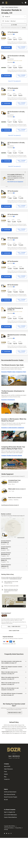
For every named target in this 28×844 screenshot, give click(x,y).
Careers (6, 774)
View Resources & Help (14, 712)
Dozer (15, 497)
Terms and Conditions (9, 827)
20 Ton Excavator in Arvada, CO (16, 112)
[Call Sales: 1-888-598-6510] (23, 2)
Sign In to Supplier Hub (9, 812)
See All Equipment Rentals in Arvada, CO (10, 505)
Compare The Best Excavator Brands (11, 455)
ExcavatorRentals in (6, 541)
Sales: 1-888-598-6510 (14, 756)
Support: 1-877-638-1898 (14, 758)
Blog (5, 776)
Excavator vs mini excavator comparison (12, 427)
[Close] (25, 172)
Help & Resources (8, 769)
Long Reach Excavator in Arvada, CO (15, 309)
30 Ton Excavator (12, 191)
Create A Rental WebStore (10, 817)
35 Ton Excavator (12, 214)
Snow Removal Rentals (9, 794)
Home (3, 7)
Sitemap (6, 829)
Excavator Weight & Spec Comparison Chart (13, 372)
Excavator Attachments (8, 399)
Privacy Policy (18, 827)
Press (5, 771)
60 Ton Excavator (12, 261)
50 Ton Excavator (12, 238)
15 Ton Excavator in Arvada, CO (16, 56)
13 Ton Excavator (12, 32)
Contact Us (7, 779)
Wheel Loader (17, 489)
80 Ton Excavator (12, 285)
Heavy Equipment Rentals (11, 7)
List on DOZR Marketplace (10, 814)
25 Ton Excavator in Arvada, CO (16, 143)
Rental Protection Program (10, 797)
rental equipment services (15, 578)
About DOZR (7, 766)
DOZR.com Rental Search (10, 792)
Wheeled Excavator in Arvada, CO (16, 335)
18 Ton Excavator (12, 88)
